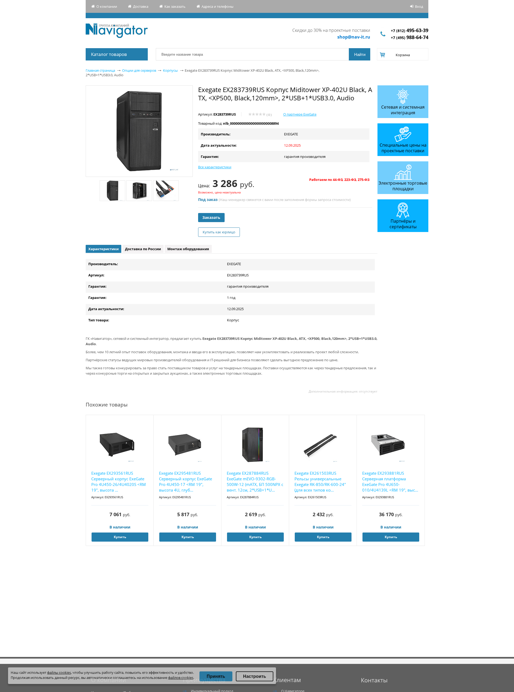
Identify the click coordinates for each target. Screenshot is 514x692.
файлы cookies (59, 672)
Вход (419, 6)
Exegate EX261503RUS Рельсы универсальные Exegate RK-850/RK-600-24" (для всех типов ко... (320, 481)
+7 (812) (409, 30)
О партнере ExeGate (299, 114)
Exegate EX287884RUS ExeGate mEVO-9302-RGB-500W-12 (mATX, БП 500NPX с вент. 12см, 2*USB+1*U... (255, 481)
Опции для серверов (139, 70)
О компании (106, 6)
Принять (216, 676)
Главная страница (100, 70)
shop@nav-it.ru (353, 37)
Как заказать (175, 6)
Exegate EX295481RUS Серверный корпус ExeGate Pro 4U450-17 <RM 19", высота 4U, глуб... (185, 481)
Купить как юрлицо (219, 232)
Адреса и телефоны (217, 6)
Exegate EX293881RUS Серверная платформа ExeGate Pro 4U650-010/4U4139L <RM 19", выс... (390, 481)
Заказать (211, 217)
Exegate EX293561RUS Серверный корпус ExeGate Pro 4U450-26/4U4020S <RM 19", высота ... (118, 481)
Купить (120, 537)
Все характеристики (214, 167)
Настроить (254, 676)
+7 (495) (409, 37)
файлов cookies (180, 677)
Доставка (140, 6)
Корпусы (170, 70)
